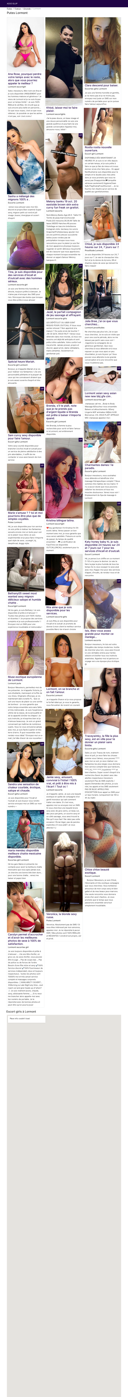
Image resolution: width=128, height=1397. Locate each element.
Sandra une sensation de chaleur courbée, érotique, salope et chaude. (24, 787)
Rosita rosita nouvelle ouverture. (98, 149)
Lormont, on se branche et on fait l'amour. (62, 690)
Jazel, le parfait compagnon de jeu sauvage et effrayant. (63, 313)
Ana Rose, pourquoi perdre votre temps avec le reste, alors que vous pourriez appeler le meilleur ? (24, 78)
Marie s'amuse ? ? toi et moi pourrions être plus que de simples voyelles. (25, 516)
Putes (9, 8)
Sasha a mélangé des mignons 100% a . (21, 198)
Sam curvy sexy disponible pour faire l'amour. (24, 437)
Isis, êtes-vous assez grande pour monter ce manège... (99, 633)
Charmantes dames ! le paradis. (99, 466)
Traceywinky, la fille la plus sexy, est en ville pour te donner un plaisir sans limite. (101, 740)
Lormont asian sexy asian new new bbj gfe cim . (100, 395)
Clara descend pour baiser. (101, 85)
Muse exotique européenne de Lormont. (25, 678)
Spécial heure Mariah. (21, 361)
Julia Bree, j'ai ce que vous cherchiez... (101, 323)
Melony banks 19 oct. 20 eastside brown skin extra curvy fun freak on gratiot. (62, 204)
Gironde (27, 8)
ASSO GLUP (12, 3)
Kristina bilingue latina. (60, 520)
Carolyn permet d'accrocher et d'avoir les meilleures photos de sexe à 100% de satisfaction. (25, 939)
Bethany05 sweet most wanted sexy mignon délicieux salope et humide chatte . (24, 598)
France (18, 8)
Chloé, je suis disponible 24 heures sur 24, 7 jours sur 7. (102, 245)
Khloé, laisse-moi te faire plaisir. (61, 109)
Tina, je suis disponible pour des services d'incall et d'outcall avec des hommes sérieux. (25, 276)
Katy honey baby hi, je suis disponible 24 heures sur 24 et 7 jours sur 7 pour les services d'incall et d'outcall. (102, 546)
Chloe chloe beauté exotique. (97, 871)
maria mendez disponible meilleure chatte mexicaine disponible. (24, 853)
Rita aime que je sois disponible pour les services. (59, 610)
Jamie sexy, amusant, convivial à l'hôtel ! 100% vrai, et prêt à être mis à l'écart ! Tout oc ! (61, 782)
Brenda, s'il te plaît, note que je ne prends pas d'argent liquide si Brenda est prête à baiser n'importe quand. (63, 412)
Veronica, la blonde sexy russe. (61, 915)
